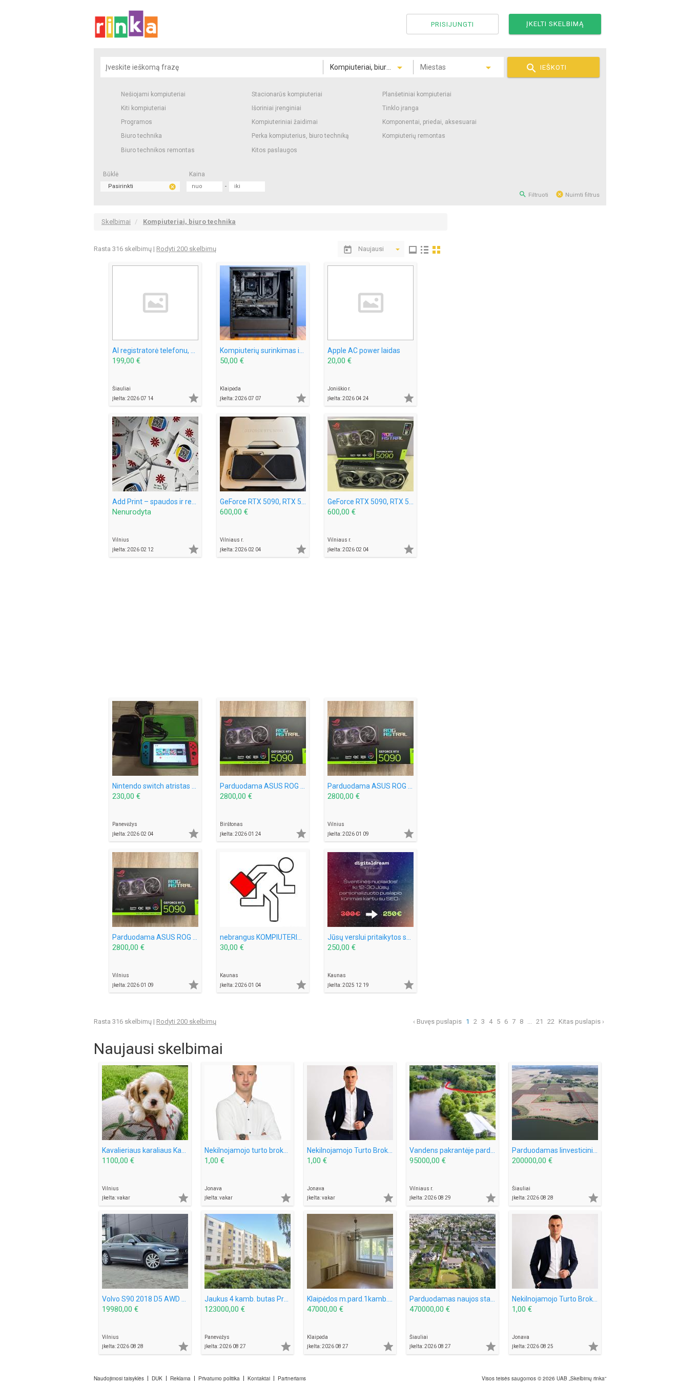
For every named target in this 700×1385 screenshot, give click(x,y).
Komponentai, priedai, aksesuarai (429, 122)
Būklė (110, 174)
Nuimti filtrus (577, 194)
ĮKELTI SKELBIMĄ (555, 24)
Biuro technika (141, 135)
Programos (136, 122)
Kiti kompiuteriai (143, 108)
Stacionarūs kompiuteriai (287, 94)
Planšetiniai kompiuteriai (416, 94)
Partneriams (292, 1378)
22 (550, 1021)
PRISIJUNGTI (452, 24)
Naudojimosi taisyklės (119, 1378)
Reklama (180, 1378)
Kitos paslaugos (274, 150)
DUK (157, 1378)
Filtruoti (533, 194)
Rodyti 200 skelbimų (186, 249)
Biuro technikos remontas (158, 150)
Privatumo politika (219, 1378)
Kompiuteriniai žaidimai (285, 122)
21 (539, 1021)
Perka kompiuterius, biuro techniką (300, 135)
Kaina (197, 174)
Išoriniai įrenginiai (276, 108)
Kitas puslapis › (581, 1021)
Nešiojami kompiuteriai (153, 94)
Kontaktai (259, 1378)
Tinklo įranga (400, 108)
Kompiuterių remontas (413, 135)
